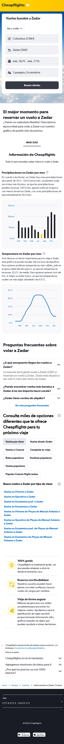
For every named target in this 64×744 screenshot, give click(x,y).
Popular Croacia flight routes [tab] (22, 474)
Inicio (4, 685)
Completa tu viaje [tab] (40, 449)
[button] (32, 38)
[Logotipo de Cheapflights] (13, 5)
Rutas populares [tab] (15, 457)
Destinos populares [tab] (41, 457)
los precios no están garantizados (29, 648)
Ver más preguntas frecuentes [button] (32, 405)
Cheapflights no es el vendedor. (24, 658)
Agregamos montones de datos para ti (28, 664)
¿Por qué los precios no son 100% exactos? (25, 671)
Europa (14, 685)
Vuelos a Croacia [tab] (15, 449)
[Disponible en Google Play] (24, 735)
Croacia (25, 685)
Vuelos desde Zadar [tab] (41, 441)
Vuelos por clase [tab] (15, 441)
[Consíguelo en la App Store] (39, 735)
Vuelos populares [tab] (15, 466)
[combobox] (15, 28)
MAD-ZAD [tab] (32, 142)
